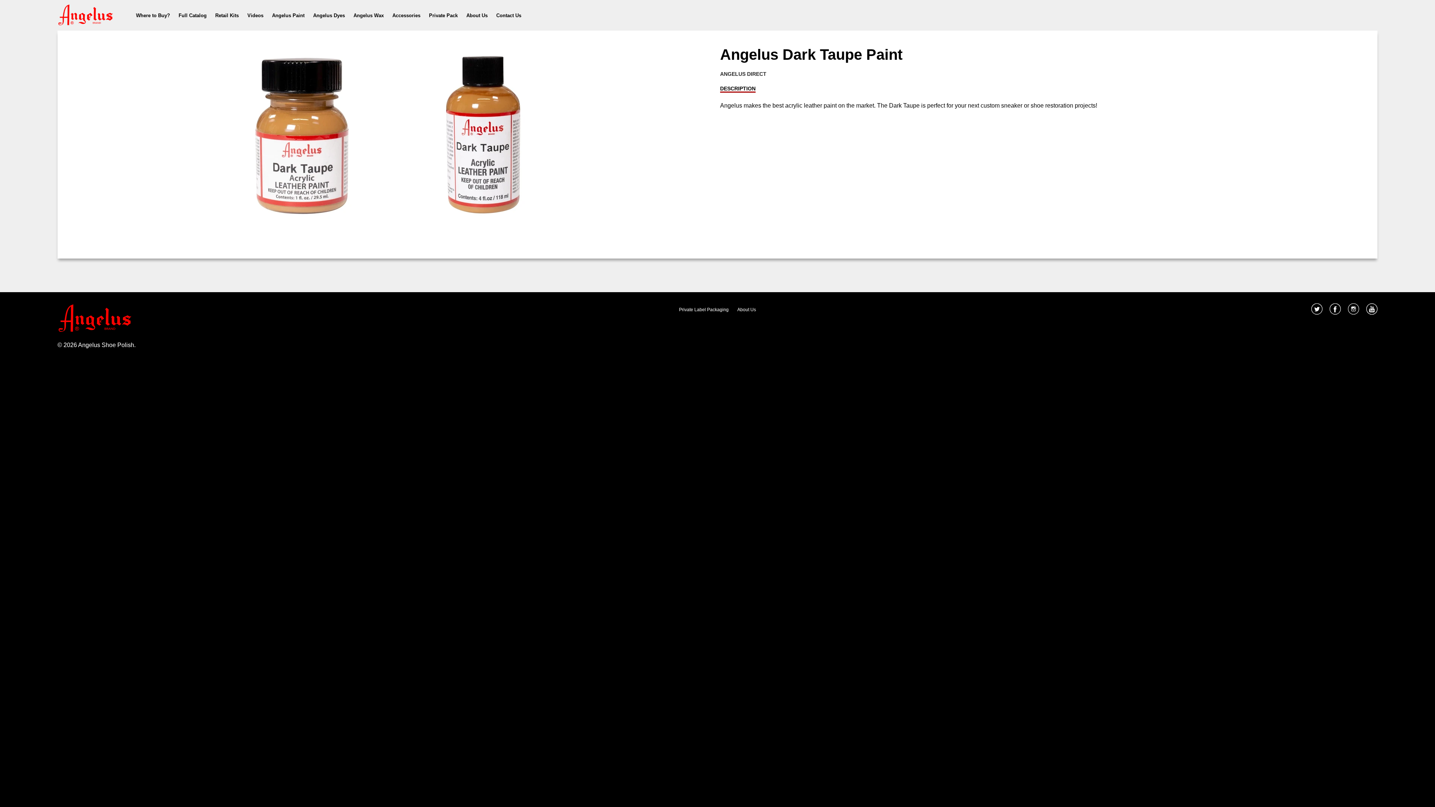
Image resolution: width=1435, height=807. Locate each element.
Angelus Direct (743, 74)
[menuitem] (153, 15)
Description (738, 89)
